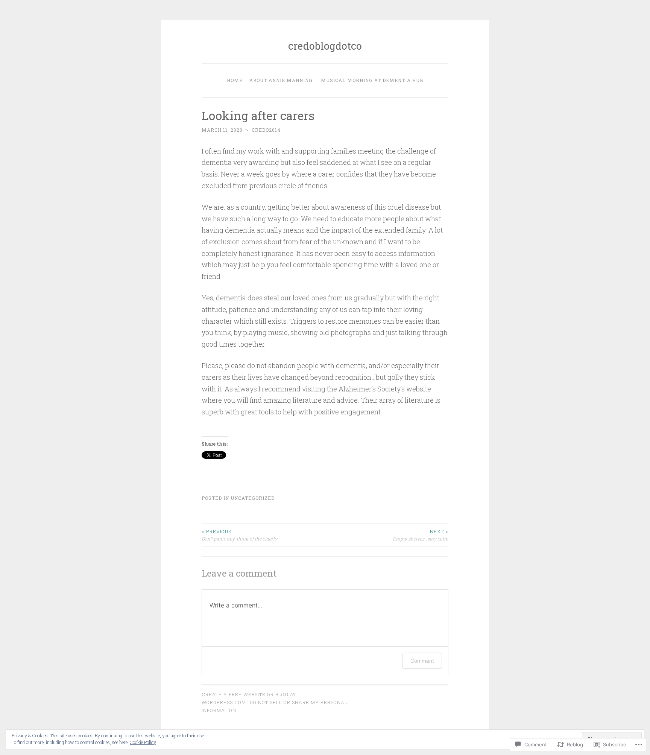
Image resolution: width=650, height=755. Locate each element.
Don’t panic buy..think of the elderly (239, 534)
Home (235, 80)
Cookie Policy (143, 742)
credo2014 (266, 130)
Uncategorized (253, 498)
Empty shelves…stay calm (420, 534)
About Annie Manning (281, 80)
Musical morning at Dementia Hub (372, 80)
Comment (422, 661)
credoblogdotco (325, 45)
